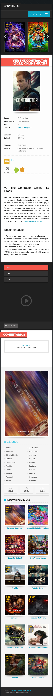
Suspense (28, 128)
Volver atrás (12, 326)
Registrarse (26, 345)
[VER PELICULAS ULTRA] (11, 5)
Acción (20, 128)
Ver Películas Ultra (18, 690)
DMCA (28, 690)
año (10, 489)
